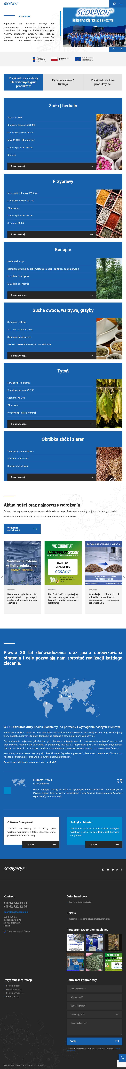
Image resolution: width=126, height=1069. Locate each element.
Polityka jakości (13, 986)
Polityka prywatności (15, 993)
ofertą (52, 762)
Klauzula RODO (12, 996)
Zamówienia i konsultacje (80, 902)
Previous (113, 49)
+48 (15, 902)
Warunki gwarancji (13, 989)
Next (120, 49)
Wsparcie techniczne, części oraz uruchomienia (89, 919)
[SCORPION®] (11, 3)
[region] (32, 26)
